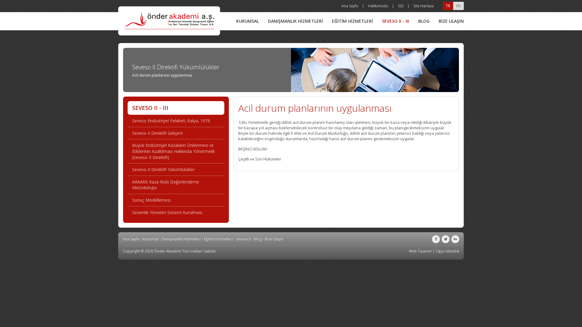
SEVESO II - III (395, 21)
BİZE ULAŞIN (451, 21)
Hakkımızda (378, 5)
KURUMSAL (247, 21)
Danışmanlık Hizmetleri (181, 239)
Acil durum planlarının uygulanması (162, 75)
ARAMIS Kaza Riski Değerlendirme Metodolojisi (165, 185)
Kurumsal (150, 239)
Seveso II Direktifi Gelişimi (157, 133)
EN (458, 5)
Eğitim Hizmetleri (218, 239)
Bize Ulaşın (274, 239)
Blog (258, 239)
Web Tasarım (420, 251)
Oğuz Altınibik (447, 251)
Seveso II (243, 239)
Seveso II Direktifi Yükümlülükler (163, 169)
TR (448, 5)
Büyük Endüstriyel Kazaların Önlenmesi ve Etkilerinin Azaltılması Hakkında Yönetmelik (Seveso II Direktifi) (173, 151)
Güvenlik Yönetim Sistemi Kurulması (167, 212)
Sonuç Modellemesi (151, 200)
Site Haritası (423, 5)
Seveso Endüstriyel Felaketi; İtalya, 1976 (171, 121)
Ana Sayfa (349, 5)
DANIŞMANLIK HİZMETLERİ (295, 21)
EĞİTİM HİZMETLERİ (352, 21)
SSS (400, 5)
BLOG (424, 21)
